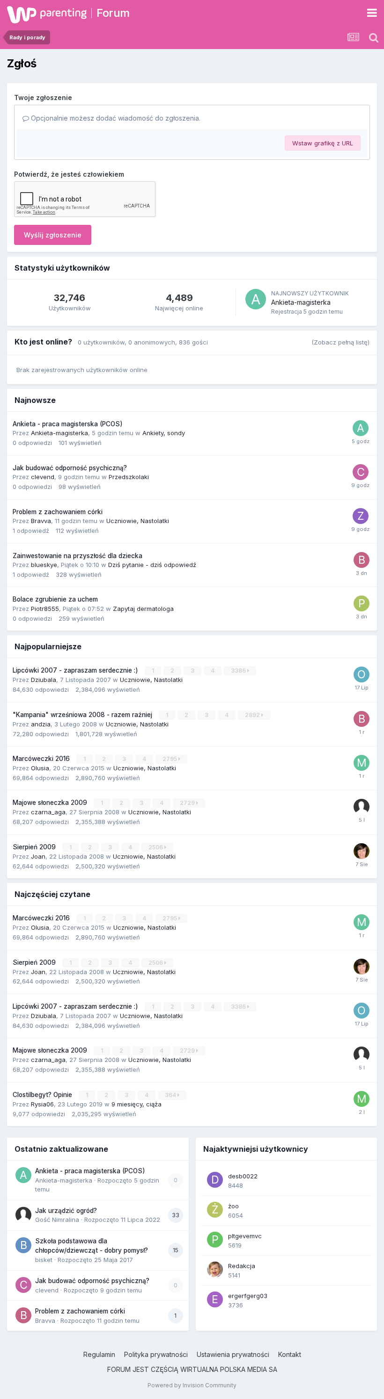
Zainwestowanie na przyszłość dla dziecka (77, 556)
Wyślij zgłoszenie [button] (52, 235)
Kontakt (289, 1354)
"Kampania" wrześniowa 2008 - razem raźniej (83, 714)
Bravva (41, 520)
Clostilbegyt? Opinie (43, 1094)
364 (171, 1094)
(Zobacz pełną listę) (340, 342)
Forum (113, 13)
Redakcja (241, 1266)
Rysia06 (42, 1104)
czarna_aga (48, 812)
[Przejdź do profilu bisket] (23, 1245)
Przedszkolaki (129, 477)
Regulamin (99, 1354)
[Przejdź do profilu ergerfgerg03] (215, 1299)
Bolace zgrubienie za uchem (55, 599)
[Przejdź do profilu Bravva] (361, 560)
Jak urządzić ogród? (66, 1210)
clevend (42, 477)
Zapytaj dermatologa (143, 608)
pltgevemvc (245, 1236)
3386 (239, 670)
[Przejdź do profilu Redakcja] (215, 1269)
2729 (188, 802)
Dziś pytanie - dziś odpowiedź (152, 564)
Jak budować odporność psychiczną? (70, 468)
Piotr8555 (45, 608)
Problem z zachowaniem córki (58, 512)
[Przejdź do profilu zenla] (361, 516)
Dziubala (43, 679)
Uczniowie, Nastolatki (137, 520)
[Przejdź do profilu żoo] (215, 1210)
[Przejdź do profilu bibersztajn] (361, 719)
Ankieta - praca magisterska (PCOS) (68, 424)
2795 (170, 758)
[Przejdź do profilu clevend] (361, 472)
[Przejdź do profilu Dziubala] (361, 851)
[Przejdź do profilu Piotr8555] (361, 603)
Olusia (40, 768)
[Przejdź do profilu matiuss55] (361, 1099)
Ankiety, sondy (163, 433)
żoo (233, 1206)
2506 (156, 847)
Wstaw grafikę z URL (322, 143)
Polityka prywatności (156, 1354)
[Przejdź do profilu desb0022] (215, 1180)
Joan (38, 856)
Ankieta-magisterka (301, 302)
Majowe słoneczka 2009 (51, 802)
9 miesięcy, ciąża (136, 1104)
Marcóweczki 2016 (42, 758)
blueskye (44, 564)
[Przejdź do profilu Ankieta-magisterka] (255, 299)
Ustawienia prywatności (233, 1354)
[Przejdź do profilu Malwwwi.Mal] (361, 763)
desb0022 (243, 1176)
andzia (41, 724)
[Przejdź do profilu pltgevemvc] (215, 1240)
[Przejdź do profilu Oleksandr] (361, 674)
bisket (43, 1259)
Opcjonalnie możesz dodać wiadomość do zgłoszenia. (114, 118)
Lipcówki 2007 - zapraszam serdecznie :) (76, 670)
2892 (253, 714)
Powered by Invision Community (192, 1385)
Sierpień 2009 (35, 847)
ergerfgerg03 (247, 1295)
